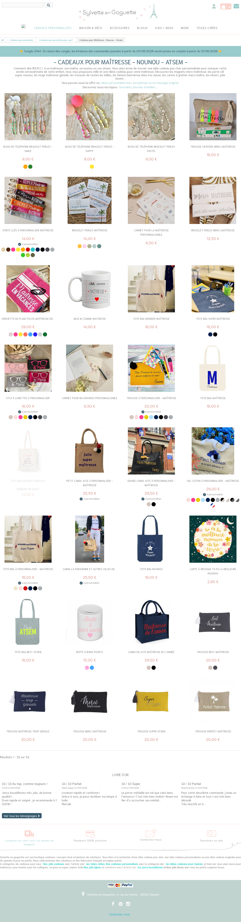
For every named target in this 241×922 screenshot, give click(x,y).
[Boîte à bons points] (89, 622)
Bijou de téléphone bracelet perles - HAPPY (89, 149)
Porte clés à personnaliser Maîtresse (28, 230)
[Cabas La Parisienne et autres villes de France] (89, 539)
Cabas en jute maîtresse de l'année (151, 652)
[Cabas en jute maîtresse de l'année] (151, 622)
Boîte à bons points (89, 652)
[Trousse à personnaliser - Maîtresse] (151, 368)
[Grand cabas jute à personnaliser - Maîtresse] (151, 450)
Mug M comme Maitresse (90, 318)
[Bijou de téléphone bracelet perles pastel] (151, 116)
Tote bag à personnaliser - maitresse (28, 569)
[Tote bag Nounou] (151, 539)
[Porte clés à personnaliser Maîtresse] (28, 200)
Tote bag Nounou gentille (28, 480)
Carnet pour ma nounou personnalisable (89, 398)
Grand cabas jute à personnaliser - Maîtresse (151, 483)
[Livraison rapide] (29, 833)
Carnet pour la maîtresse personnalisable (151, 232)
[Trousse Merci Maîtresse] (89, 701)
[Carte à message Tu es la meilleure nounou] (213, 539)
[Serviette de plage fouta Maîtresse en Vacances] (28, 288)
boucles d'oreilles (144, 87)
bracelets (125, 87)
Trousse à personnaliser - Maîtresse (151, 398)
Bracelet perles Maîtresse (89, 230)
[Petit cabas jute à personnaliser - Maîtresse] (89, 450)
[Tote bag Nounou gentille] (28, 450)
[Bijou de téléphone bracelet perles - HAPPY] (89, 116)
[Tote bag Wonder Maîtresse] (151, 288)
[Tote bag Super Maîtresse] (213, 288)
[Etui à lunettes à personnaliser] (28, 368)
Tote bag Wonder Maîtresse (151, 318)
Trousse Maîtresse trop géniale (28, 731)
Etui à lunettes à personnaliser (28, 398)
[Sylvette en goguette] (121, 12)
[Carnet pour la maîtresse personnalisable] (151, 200)
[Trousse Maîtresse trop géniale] (28, 701)
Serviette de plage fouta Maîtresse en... (28, 318)
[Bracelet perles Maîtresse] (89, 200)
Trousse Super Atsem (151, 731)
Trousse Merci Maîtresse (89, 731)
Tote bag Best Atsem (27, 652)
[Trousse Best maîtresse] (213, 622)
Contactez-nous (119, 914)
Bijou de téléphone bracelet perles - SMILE (28, 149)
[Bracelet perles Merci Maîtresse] (213, 200)
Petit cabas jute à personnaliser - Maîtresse (89, 483)
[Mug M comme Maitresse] (89, 288)
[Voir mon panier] (225, 6)
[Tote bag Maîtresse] (213, 368)
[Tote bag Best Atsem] (28, 622)
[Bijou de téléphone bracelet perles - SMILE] (28, 116)
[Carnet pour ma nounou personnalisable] (89, 368)
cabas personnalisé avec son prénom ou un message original (139, 82)
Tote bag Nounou (151, 569)
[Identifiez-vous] (214, 7)
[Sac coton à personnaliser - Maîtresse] (213, 450)
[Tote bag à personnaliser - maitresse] (28, 539)
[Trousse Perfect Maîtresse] (213, 701)
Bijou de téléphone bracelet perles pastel (151, 149)
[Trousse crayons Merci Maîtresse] (213, 116)
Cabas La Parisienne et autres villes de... (89, 569)
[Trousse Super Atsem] (151, 701)
